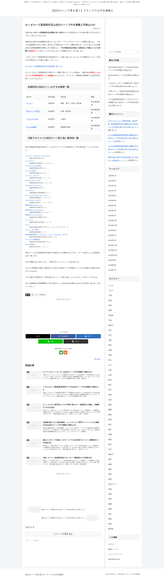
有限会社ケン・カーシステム (34, 215)
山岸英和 (117, 141)
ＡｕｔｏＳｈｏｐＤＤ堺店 (33, 165)
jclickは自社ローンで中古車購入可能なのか (123, 76)
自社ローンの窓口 (33, 111)
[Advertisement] (63, 314)
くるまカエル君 (32, 119)
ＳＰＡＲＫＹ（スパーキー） (34, 185)
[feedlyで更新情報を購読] (61, 352)
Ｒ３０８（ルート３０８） (33, 180)
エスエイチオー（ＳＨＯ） (33, 200)
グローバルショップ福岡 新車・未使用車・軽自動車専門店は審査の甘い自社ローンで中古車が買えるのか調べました (123, 124)
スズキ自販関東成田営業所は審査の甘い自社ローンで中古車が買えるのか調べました (123, 138)
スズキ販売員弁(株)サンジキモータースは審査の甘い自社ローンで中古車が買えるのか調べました (123, 102)
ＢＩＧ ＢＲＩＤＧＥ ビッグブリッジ (37, 195)
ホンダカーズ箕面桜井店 (39, 294)
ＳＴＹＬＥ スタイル (32, 175)
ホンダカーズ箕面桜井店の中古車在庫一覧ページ (44, 66)
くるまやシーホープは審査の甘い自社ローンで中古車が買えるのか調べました (123, 84)
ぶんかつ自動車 (30, 244)
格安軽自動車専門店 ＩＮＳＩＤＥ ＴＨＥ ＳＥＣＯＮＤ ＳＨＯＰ (46, 234)
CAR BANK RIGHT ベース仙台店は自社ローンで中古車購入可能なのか (123, 68)
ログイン (111, 544)
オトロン (29, 103)
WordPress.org (114, 559)
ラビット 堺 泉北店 (32, 229)
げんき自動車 (31, 127)
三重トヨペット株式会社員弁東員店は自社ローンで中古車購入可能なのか (123, 92)
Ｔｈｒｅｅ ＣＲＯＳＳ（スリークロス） (37, 156)
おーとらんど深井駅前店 (32, 239)
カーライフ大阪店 (30, 170)
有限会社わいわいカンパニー (34, 205)
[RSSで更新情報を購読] (65, 352)
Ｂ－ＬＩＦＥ (29, 219)
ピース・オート (30, 190)
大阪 (28, 294)
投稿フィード (113, 549)
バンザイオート (30, 160)
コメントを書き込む (63, 534)
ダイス (27, 224)
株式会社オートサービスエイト (34, 210)
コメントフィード (115, 554)
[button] (75, 341)
